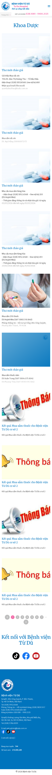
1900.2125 (42, 13)
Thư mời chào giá (12, 70)
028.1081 (31, 13)
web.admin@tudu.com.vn (16, 728)
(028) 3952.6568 (11, 705)
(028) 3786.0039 (11, 723)
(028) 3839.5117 (38, 707)
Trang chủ (5, 15)
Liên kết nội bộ (8, 738)
